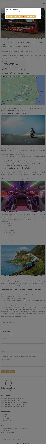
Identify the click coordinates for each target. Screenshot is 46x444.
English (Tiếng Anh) (30, 16)
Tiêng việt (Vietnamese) (15, 16)
